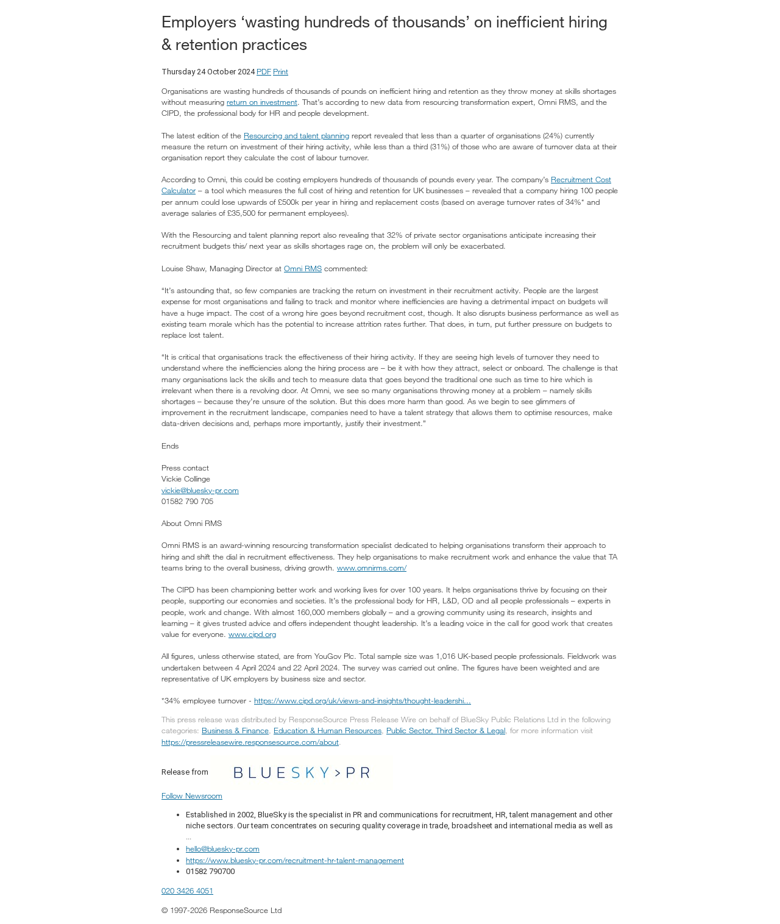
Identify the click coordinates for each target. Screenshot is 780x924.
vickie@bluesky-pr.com (200, 490)
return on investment (262, 102)
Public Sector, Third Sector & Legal (445, 730)
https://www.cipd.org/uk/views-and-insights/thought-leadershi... (362, 700)
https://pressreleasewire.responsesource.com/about (250, 742)
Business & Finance (235, 730)
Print (280, 71)
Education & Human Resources (327, 730)
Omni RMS (303, 268)
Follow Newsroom (191, 795)
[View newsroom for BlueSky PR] (301, 772)
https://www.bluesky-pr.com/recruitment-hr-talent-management (295, 860)
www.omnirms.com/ (371, 567)
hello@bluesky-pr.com (223, 848)
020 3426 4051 (187, 890)
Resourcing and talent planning (296, 135)
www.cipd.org (252, 634)
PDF (264, 71)
